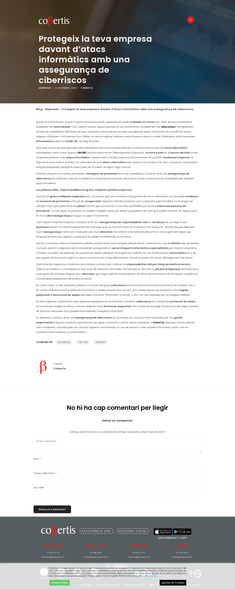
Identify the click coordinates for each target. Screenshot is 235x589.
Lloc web (39, 487)
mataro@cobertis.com (182, 557)
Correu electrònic (45, 473)
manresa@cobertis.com (139, 557)
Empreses (52, 109)
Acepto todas (59, 582)
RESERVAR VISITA (132, 531)
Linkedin (100, 342)
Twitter (83, 342)
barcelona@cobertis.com (96, 557)
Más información (148, 575)
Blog (39, 109)
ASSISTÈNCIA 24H (96, 531)
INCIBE (82, 152)
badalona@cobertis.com (53, 557)
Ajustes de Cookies (173, 582)
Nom (37, 459)
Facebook (64, 342)
